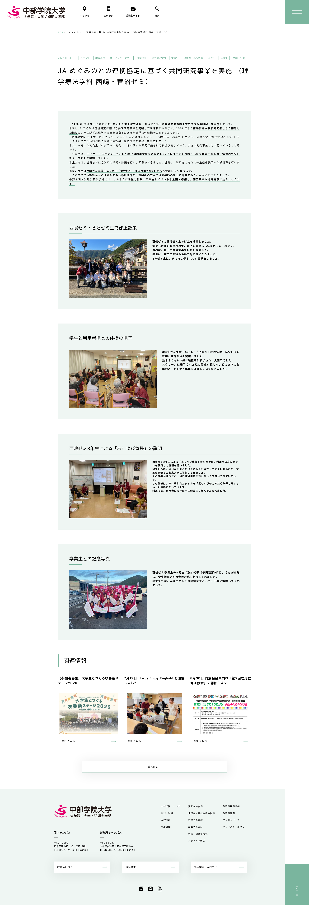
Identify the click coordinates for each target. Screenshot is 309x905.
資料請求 (131, 867)
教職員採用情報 (231, 806)
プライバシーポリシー (235, 827)
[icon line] (150, 888)
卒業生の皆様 (195, 827)
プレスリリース (231, 820)
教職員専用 (229, 813)
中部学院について (170, 806)
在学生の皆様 (195, 820)
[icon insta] (141, 888)
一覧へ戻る (151, 766)
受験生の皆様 (195, 806)
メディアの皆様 (196, 840)
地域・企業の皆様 (198, 833)
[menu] (297, 12)
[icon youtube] (160, 888)
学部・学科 (167, 813)
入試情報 (166, 820)
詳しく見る (68, 741)
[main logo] (36, 12)
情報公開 (166, 827)
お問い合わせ (65, 867)
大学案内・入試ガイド (207, 867)
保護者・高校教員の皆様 (201, 813)
